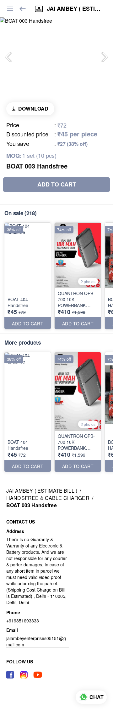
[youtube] (38, 675)
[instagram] (24, 675)
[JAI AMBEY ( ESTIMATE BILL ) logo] (39, 9)
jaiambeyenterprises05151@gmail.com (36, 641)
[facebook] (10, 675)
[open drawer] (10, 9)
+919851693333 (22, 620)
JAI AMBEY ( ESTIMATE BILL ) (75, 9)
